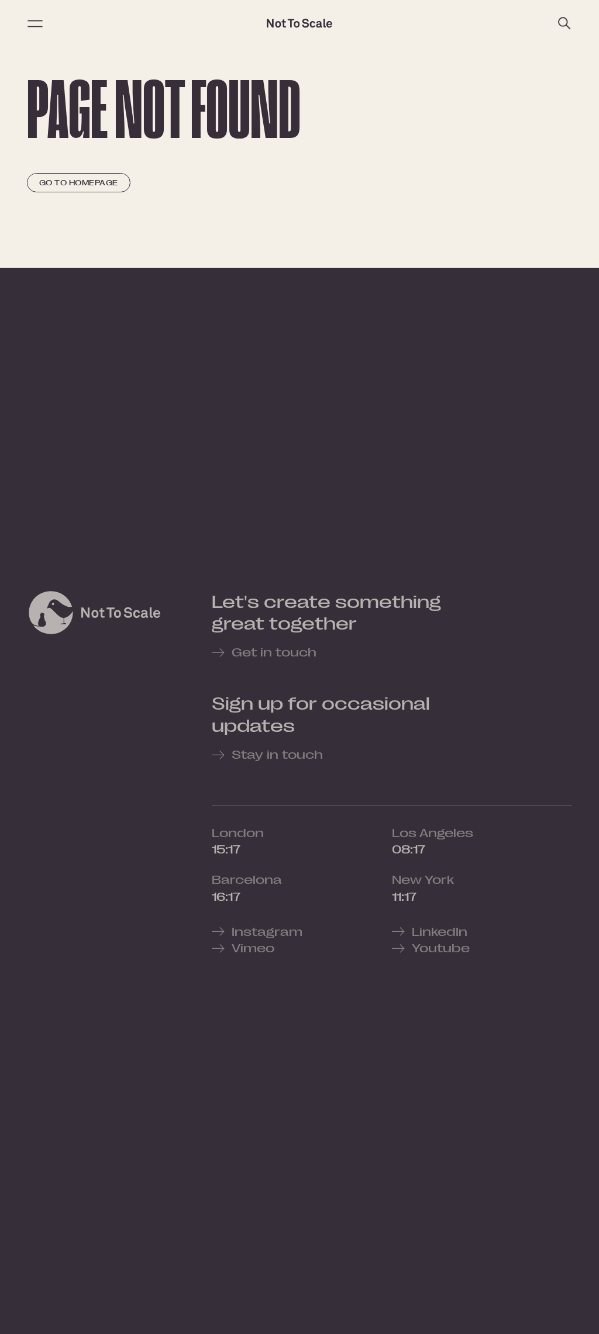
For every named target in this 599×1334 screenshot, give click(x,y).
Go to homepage (78, 182)
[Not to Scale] (299, 23)
